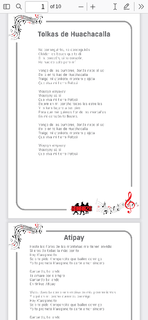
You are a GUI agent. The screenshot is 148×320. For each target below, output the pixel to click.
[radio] (115, 6)
